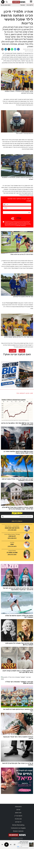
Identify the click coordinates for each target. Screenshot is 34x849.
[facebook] (18, 49)
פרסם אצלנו (18, 806)
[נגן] (6, 844)
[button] (4, 204)
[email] (2, 49)
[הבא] (10, 844)
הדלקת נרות (30, 5)
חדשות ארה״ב (18, 816)
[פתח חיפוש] (6, 1)
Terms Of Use (23, 225)
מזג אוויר (22, 5)
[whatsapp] (12, 49)
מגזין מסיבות (18, 819)
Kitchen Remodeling (18, 825)
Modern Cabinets (18, 831)
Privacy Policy (18, 225)
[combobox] (17, 516)
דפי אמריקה (18, 822)
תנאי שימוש (18, 813)
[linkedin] (5, 49)
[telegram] (15, 49)
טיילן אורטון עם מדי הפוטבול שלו (24, 133)
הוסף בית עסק (17, 521)
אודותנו (18, 809)
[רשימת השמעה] (14, 844)
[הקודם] (2, 844)
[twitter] (9, 49)
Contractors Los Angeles (18, 828)
